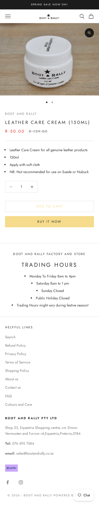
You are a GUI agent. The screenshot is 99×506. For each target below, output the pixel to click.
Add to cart (49, 206)
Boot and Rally (21, 113)
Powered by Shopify (72, 495)
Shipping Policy (17, 370)
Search (10, 337)
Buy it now (49, 221)
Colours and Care (18, 404)
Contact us (13, 387)
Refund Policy (15, 345)
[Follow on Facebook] (7, 482)
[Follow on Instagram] (20, 482)
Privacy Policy (15, 353)
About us (11, 379)
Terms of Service (17, 362)
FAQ (8, 396)
